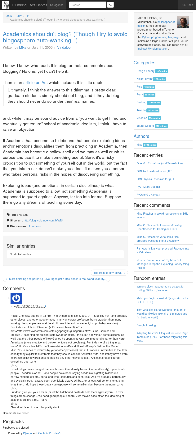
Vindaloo (64, 47)
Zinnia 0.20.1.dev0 (49, 433)
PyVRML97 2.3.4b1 (148, 187)
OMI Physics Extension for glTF (156, 179)
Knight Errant (151, 79)
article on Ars (35, 82)
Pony (145, 94)
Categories (56, 5)
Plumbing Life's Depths (29, 4)
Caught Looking (146, 325)
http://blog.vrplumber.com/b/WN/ (43, 220)
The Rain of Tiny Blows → (109, 273)
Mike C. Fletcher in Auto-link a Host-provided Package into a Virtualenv (158, 238)
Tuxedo (147, 110)
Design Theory (152, 71)
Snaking (148, 102)
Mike (22, 47)
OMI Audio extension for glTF (154, 171)
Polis (145, 86)
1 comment (35, 226)
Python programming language (161, 37)
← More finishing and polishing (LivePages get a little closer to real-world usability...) (56, 279)
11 (28, 16)
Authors (141, 135)
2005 (9, 16)
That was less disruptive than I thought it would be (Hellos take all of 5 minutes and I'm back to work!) (162, 313)
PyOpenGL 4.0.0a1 (148, 194)
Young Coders (152, 126)
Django (27, 433)
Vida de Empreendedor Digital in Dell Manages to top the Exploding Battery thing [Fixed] (163, 264)
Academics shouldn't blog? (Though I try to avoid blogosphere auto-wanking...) (65, 37)
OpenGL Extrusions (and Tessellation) (160, 163)
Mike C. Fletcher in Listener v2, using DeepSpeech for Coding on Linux (159, 227)
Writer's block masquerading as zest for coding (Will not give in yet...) (161, 288)
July (19, 16)
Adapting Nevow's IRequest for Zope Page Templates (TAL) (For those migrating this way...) (162, 336)
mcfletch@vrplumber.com (152, 48)
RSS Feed (187, 5)
